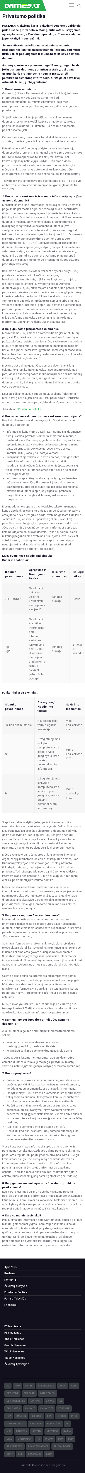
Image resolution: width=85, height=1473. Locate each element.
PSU (60, 1439)
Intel (74, 1416)
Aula (74, 1386)
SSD (20, 1454)
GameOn (21, 1416)
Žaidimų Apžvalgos (16, 1364)
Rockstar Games (38, 1446)
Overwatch (24, 1439)
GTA (49, 1416)
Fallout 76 (46, 1408)
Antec (29, 1386)
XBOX (49, 1454)
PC (38, 1439)
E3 (61, 1401)
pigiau (49, 1439)
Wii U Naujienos (14, 1351)
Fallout (30, 1408)
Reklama (9, 1273)
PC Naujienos (12, 1326)
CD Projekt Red (16, 1401)
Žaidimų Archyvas (15, 1286)
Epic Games (13, 1408)
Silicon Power (62, 1446)
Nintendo (52, 1431)
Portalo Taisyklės (15, 1298)
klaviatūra (54, 1423)
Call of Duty (47, 1393)
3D (8, 1386)
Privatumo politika (29, 409)
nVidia (67, 1431)
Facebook (10, 1304)
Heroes (61, 1416)
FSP (9, 1416)
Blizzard (29, 1393)
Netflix (36, 1431)
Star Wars (34, 1454)
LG (67, 1423)
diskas (50, 1401)
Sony (10, 1454)
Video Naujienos (15, 1357)
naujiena (21, 1431)
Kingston (36, 1423)
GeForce (36, 1416)
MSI (9, 1431)
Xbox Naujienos (14, 1338)
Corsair (36, 1401)
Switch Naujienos (15, 1345)
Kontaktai (10, 1279)
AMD (17, 1386)
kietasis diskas (16, 1423)
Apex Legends (46, 1386)
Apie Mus (10, 1267)
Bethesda (12, 1393)
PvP (70, 1439)
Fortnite (64, 1408)
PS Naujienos (12, 1332)
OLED (9, 1439)
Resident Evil (14, 1446)
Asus (63, 1386)
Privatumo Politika (15, 1292)
